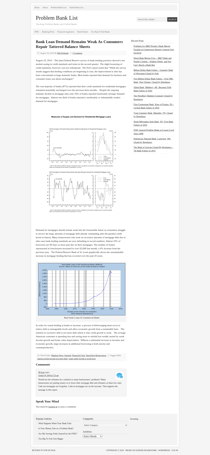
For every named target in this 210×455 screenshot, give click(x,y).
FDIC (37, 32)
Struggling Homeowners (96, 355)
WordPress (164, 450)
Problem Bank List (58, 7)
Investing (134, 419)
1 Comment (77, 53)
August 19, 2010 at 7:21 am (48, 375)
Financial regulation (65, 32)
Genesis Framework (146, 450)
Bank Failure (82, 32)
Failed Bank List (76, 7)
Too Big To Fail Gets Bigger (50, 439)
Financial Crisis (78, 355)
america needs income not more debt (52, 359)
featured (67, 355)
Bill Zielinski (63, 53)
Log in (175, 450)
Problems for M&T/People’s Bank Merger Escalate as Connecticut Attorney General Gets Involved (154, 49)
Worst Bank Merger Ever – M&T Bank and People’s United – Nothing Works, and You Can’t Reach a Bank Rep (152, 61)
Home (37, 7)
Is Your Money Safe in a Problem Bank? (56, 428)
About (45, 7)
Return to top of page (43, 450)
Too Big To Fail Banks (100, 32)
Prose (128, 450)
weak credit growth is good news (82, 359)
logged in (52, 406)
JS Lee (41, 372)
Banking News (48, 32)
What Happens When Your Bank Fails (54, 423)
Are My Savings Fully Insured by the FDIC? (57, 434)
